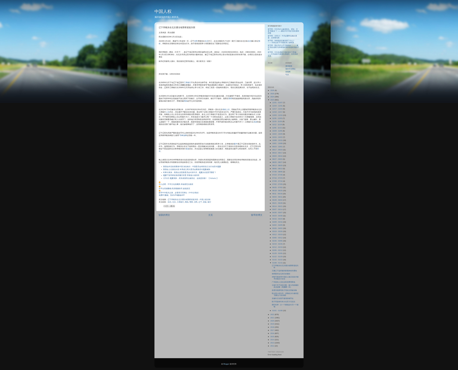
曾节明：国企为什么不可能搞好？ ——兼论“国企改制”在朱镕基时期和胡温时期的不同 (283, 47)
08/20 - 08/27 (277, 162)
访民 (196, 41)
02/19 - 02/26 (277, 244)
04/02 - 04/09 (277, 225)
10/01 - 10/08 (277, 143)
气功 (287, 75)
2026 (272, 90)
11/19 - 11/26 (277, 121)
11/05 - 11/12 (277, 128)
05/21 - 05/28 (277, 203)
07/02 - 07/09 (277, 184)
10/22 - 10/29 (277, 134)
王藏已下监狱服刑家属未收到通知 (284, 271)
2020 (272, 321)
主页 (210, 215)
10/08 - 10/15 (277, 140)
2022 (272, 314)
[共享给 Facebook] (171, 206)
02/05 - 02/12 (277, 250)
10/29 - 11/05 (277, 131)
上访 (167, 112)
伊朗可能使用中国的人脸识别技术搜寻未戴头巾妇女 (285, 278)
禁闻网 (287, 72)
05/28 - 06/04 (277, 200)
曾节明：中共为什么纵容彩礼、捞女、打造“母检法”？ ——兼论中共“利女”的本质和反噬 (283, 31)
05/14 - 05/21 (277, 206)
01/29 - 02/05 (277, 253)
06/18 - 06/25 (277, 191)
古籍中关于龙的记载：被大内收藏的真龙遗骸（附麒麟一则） (285, 286)
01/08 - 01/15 (277, 263)
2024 (272, 97)
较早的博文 (256, 215)
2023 (272, 100)
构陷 (185, 101)
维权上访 (226, 109)
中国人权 (163, 11)
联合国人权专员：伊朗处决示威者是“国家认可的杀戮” (285, 294)
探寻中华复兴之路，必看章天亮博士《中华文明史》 (179, 193)
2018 (272, 327)
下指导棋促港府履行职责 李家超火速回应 (181, 175)
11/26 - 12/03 (277, 118)
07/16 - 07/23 (277, 178)
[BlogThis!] (167, 206)
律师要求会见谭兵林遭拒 (281, 274)
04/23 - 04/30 (277, 216)
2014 (272, 340)
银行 (209, 202)
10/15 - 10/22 (277, 137)
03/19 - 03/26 (277, 231)
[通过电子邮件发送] (165, 206)
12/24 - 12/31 (277, 106)
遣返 (187, 149)
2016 (272, 333)
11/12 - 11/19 (277, 124)
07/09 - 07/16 (277, 181)
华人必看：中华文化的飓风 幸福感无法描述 (176, 184)
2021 (272, 318)
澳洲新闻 (288, 66)
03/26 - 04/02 (277, 228)
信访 (249, 41)
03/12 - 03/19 (277, 234)
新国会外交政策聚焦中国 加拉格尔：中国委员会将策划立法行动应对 (192, 167)
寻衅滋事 (183, 135)
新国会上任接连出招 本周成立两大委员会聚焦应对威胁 (186, 169)
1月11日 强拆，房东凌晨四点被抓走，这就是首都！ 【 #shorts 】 (190, 178)
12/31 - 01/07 (277, 103)
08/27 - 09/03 (277, 159)
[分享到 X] (169, 206)
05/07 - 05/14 (277, 209)
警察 (230, 98)
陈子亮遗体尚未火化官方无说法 (283, 302)
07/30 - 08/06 (277, 172)
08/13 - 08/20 (277, 165)
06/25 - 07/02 (277, 187)
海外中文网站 (290, 69)
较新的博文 (164, 215)
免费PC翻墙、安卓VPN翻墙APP (172, 195)
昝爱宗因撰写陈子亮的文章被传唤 (284, 290)
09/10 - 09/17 (277, 153)
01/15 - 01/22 (277, 260)
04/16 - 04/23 (277, 219)
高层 (255, 122)
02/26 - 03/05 (277, 241)
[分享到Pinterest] (174, 206)
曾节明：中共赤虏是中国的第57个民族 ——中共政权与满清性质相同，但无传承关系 (283, 54)
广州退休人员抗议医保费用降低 (283, 282)
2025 (272, 94)
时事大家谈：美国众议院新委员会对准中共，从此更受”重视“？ (189, 172)
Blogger (226, 364)
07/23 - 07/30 (277, 175)
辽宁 (200, 202)
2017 (272, 330)
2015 (272, 337)
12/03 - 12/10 (277, 115)
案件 (235, 144)
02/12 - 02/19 (277, 247)
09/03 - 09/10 (277, 156)
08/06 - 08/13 (277, 169)
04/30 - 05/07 (277, 212)
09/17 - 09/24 (277, 150)
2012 (272, 346)
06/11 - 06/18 (277, 194)
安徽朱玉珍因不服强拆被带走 (283, 298)
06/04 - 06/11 (277, 197)
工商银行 (187, 82)
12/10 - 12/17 (277, 112)
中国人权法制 (205, 199)
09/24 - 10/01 (277, 147)
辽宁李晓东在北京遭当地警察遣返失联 (183, 199)
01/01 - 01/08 (277, 310)
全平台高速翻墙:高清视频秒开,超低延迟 (174, 188)
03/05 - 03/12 (277, 238)
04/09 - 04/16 (277, 222)
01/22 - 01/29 (277, 257)
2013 (272, 343)
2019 (272, 324)
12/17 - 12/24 (277, 109)
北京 (206, 41)
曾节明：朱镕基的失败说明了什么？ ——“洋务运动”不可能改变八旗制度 (281, 41)
